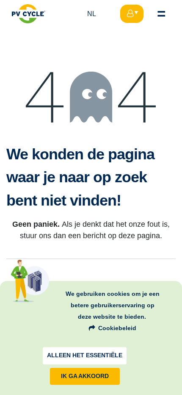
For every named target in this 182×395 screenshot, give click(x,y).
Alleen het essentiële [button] (84, 355)
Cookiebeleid (117, 328)
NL (91, 13)
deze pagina (139, 235)
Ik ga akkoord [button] (85, 376)
